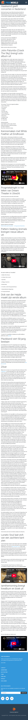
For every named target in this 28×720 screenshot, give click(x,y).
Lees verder (3, 662)
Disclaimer (4, 680)
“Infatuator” (3, 371)
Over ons (3, 676)
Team (2, 674)
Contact (3, 667)
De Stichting (4, 672)
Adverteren (4, 669)
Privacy (3, 678)
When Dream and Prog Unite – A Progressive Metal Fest (13, 225)
